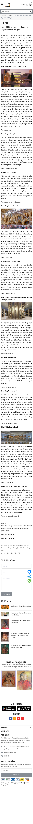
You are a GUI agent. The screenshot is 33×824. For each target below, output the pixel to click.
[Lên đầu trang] (27, 820)
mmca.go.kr (9, 353)
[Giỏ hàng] (30, 4)
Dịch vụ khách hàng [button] (8, 761)
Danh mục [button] (4, 727)
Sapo (9, 785)
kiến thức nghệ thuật (16, 546)
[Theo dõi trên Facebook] (10, 718)
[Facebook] (29, 572)
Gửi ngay (17, 775)
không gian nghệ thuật (18, 181)
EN (23, 4)
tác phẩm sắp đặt (12, 40)
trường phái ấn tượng (16, 371)
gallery (5, 546)
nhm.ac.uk (8, 257)
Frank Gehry (5, 178)
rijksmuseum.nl (10, 293)
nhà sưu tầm (7, 548)
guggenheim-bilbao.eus (13, 202)
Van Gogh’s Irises (12, 99)
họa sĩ (9, 546)
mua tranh (23, 546)
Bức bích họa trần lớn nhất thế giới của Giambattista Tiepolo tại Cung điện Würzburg (20, 635)
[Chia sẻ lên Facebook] (7, 553)
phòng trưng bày (7, 325)
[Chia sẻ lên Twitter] (11, 553)
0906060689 (7, 756)
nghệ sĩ (6, 466)
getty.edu (8, 130)
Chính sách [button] (5, 731)
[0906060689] (29, 581)
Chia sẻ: (3, 554)
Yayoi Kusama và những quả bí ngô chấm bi (21, 606)
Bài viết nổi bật (6, 601)
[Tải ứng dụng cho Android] (9, 708)
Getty (6, 92)
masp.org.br (9, 482)
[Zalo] (29, 576)
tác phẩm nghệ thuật (8, 267)
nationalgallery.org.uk (12, 516)
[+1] (19, 553)
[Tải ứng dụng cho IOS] (24, 708)
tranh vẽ (23, 548)
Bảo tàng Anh (12, 397)
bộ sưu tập (22, 265)
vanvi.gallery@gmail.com (10, 752)
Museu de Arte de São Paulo (11, 447)
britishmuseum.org (12, 423)
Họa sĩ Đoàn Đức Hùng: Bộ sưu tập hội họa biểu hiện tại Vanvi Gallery (21, 646)
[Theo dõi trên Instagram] (22, 718)
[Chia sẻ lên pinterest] (15, 553)
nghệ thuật (17, 35)
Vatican (6, 142)
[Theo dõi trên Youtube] (18, 718)
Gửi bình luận (7, 594)
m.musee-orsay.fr (10, 387)
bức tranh (16, 38)
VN (21, 4)
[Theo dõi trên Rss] (14, 718)
